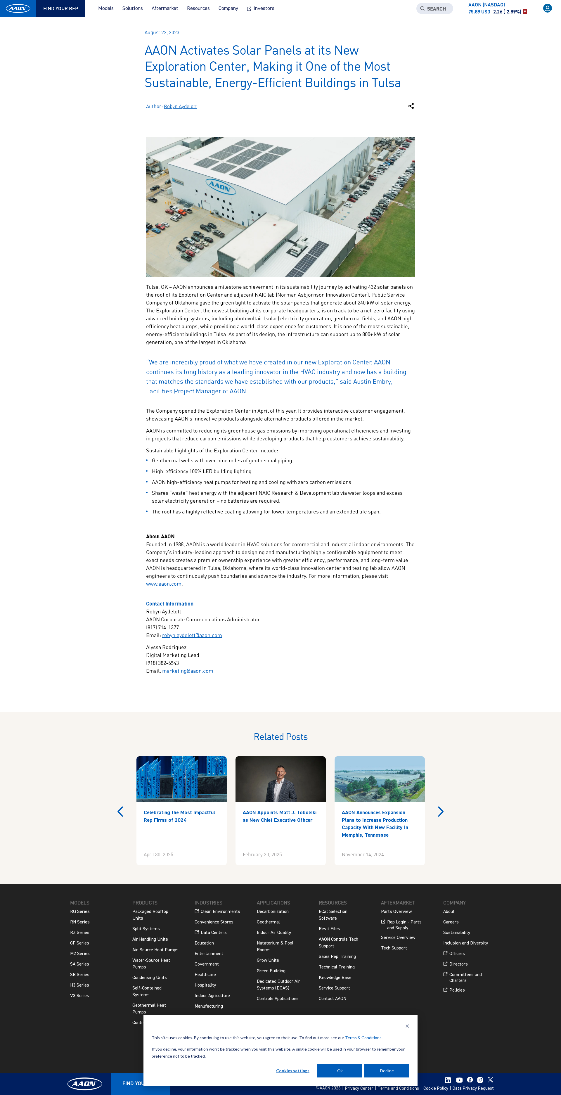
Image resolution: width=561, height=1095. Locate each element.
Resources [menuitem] (198, 8)
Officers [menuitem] (457, 954)
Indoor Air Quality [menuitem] (274, 932)
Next (441, 811)
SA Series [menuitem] (79, 964)
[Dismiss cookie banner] (407, 1026)
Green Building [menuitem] (271, 971)
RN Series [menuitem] (80, 922)
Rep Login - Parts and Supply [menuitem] (404, 925)
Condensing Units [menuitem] (149, 977)
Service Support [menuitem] (334, 988)
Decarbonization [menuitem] (273, 911)
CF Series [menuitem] (79, 943)
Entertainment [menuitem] (209, 954)
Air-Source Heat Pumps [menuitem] (155, 950)
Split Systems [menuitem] (146, 929)
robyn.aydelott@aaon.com (192, 635)
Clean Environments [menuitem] (220, 911)
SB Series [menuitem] (79, 975)
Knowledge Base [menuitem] (335, 977)
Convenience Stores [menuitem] (214, 922)
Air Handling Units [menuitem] (150, 939)
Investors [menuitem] (264, 8)
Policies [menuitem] (457, 990)
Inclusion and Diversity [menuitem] (465, 943)
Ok (340, 1070)
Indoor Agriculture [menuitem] (212, 996)
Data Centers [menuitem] (214, 932)
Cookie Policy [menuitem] (435, 1088)
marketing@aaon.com (187, 670)
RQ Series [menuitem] (80, 911)
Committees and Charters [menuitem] (465, 978)
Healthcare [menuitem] (205, 975)
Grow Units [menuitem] (268, 960)
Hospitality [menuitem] (205, 985)
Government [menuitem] (207, 964)
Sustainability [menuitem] (456, 932)
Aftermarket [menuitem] (165, 8)
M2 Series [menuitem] (80, 954)
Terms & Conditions (363, 1037)
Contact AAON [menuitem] (332, 999)
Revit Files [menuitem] (329, 929)
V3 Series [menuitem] (79, 996)
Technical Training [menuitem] (337, 967)
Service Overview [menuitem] (398, 937)
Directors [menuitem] (458, 964)
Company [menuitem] (228, 8)
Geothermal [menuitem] (268, 922)
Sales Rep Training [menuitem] (337, 956)
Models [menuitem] (106, 8)
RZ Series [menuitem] (79, 932)
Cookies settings (292, 1070)
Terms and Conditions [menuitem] (398, 1088)
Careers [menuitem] (451, 922)
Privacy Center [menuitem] (359, 1088)
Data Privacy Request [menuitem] (473, 1088)
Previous (120, 811)
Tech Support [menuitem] (394, 948)
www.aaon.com (163, 583)
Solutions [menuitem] (132, 8)
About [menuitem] (449, 911)
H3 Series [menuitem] (79, 985)
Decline (387, 1070)
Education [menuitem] (204, 943)
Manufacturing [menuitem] (209, 1006)
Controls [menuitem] (140, 1022)
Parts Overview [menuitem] (396, 911)
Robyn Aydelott (180, 106)
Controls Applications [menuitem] (278, 999)
